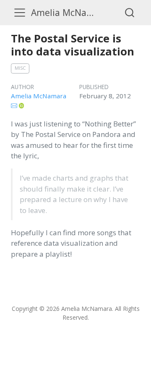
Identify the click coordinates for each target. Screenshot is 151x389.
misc (20, 68)
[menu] (20, 12)
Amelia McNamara (38, 96)
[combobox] (130, 12)
